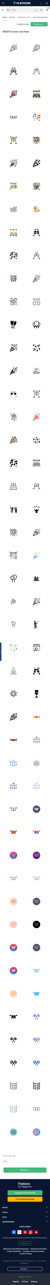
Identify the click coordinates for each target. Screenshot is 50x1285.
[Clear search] (36, 10)
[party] (13, 371)
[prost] (36, 71)
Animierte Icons (24, 17)
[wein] (36, 255)
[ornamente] (13, 186)
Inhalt (5, 1207)
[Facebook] (14, 1232)
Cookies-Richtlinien (14, 1251)
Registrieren (25, 1243)
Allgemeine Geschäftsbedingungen (16, 1249)
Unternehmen (8, 1222)
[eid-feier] (13, 671)
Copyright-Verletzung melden (33, 1251)
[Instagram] (31, 1232)
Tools (5, 1212)
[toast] (13, 140)
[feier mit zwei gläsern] (13, 325)
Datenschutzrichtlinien (38, 1249)
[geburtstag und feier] (13, 625)
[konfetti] (36, 163)
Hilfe (4, 1217)
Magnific (16, 1281)
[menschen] (36, 94)
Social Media (25, 1227)
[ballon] (36, 325)
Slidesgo (34, 1281)
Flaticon (25, 1281)
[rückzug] (36, 371)
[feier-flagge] (13, 809)
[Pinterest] (25, 1232)
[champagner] (36, 671)
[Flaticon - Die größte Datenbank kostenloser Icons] (22, 3)
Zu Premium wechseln (25, 1199)
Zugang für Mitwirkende (25, 1193)
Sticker (12, 17)
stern (5, 1161)
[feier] (13, 48)
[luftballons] (13, 578)
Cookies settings (26, 1254)
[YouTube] (36, 1232)
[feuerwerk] (13, 694)
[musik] (36, 117)
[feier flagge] (13, 117)
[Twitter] (19, 1232)
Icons (4, 17)
